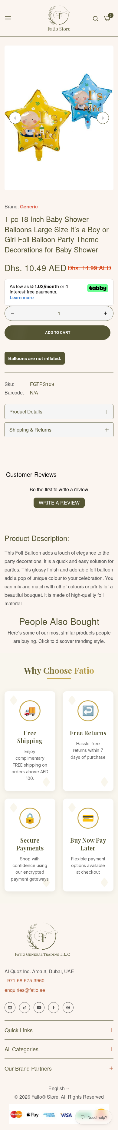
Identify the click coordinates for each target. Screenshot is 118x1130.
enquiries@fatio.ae (25, 989)
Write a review (59, 502)
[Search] (95, 18)
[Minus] (12, 313)
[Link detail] (10, 1007)
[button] (103, 118)
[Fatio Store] (59, 18)
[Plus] (105, 313)
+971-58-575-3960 (24, 980)
